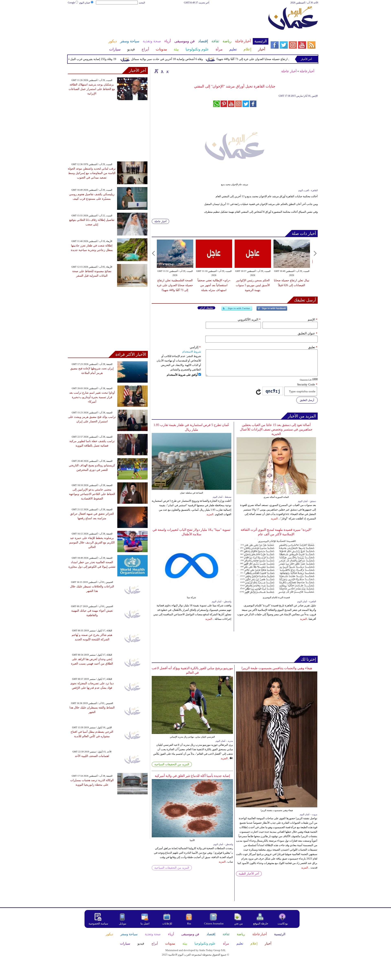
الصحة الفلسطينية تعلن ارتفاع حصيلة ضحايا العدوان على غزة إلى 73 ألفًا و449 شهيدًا (283, 59)
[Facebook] (271, 310)
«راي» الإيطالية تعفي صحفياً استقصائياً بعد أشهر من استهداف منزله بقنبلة (214, 285)
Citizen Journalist (214, 923)
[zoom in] (156, 71)
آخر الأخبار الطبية (249, 873)
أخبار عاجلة (289, 71)
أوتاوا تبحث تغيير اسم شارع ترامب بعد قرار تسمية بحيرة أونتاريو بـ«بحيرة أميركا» (92, 397)
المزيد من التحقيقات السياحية (171, 764)
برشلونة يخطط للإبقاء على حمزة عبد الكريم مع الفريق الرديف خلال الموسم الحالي (92, 543)
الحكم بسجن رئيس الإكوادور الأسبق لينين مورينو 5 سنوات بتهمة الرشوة (253, 285)
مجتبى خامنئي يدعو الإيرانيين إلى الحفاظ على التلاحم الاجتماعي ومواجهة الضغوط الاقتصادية (92, 494)
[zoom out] (167, 71)
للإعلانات (167, 923)
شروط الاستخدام (191, 351)
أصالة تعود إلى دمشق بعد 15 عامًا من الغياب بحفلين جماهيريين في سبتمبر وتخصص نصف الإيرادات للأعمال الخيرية (276, 429)
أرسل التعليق (307, 400)
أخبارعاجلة (307, 71)
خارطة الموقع (260, 923)
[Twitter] (236, 310)
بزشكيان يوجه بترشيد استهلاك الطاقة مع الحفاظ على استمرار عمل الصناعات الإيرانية (92, 89)
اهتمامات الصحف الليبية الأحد (92, 756)
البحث (142, 2)
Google (71, 2)
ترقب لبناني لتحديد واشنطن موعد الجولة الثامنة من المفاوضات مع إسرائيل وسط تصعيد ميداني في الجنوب (92, 173)
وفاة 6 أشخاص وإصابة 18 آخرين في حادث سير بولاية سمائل (184, 59)
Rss (189, 923)
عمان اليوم (84, 2)
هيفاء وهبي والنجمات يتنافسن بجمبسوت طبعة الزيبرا (277, 668)
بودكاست (283, 923)
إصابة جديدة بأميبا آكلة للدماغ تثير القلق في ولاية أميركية (192, 775)
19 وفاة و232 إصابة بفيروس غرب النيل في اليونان (104, 59)
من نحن (238, 923)
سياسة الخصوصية (98, 923)
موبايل (123, 923)
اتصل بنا (145, 923)
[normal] (162, 71)
